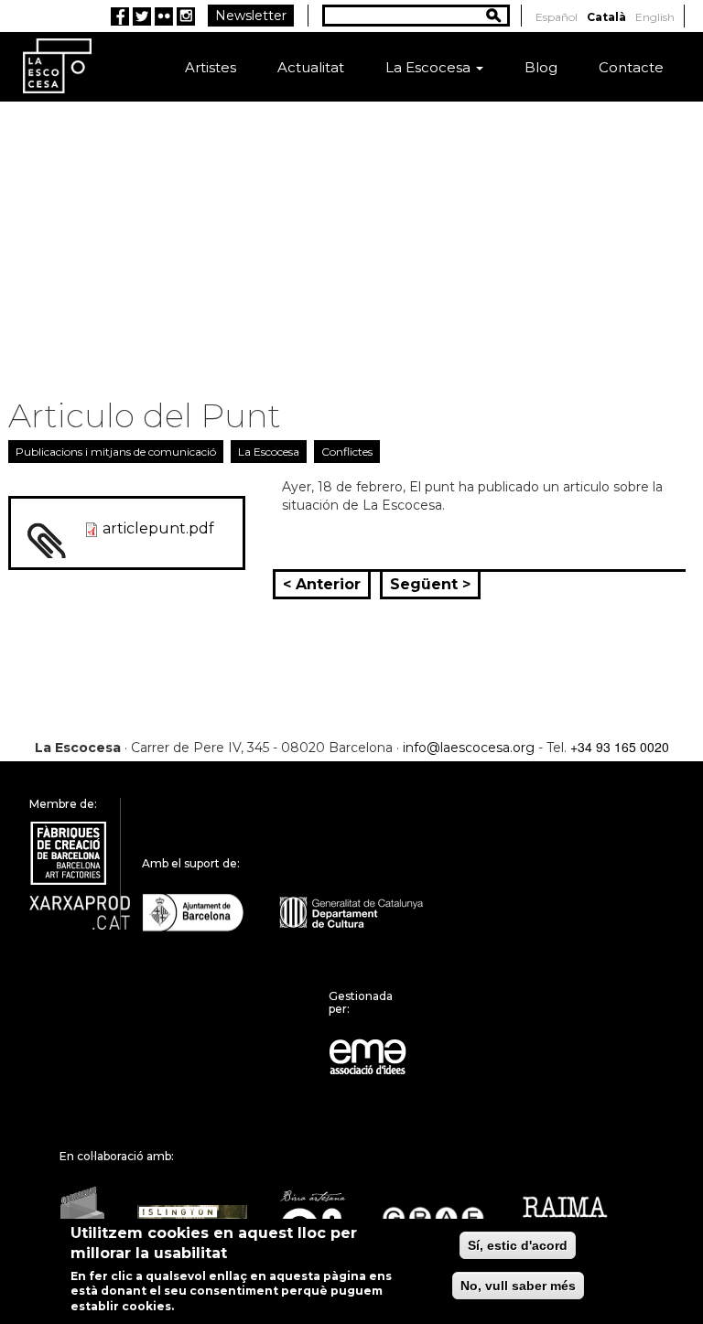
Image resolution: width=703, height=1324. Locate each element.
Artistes (210, 67)
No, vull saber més (518, 1285)
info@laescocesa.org (469, 747)
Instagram (186, 16)
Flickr (164, 16)
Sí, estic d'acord (518, 1245)
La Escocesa (429, 67)
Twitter (142, 16)
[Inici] (57, 65)
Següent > (430, 584)
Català (606, 17)
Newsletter (251, 15)
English (655, 17)
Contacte (631, 67)
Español (556, 17)
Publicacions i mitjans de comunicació (116, 451)
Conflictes (347, 451)
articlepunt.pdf (158, 528)
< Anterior (322, 584)
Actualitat (310, 67)
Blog (541, 67)
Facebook (120, 16)
